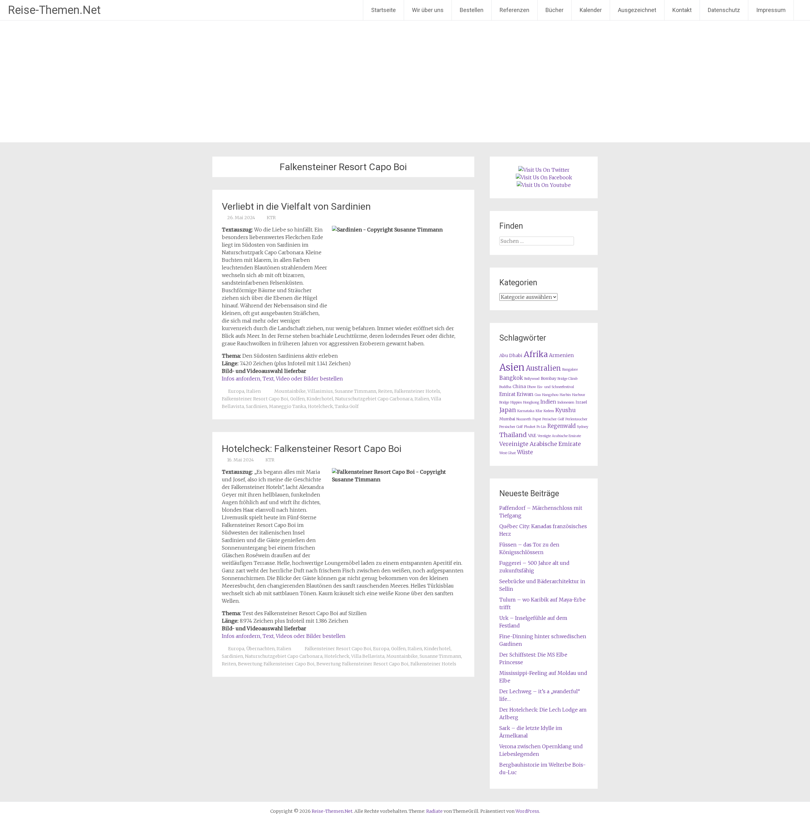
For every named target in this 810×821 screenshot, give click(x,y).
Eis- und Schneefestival (555, 387)
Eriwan (525, 394)
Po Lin (541, 427)
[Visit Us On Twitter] (544, 170)
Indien (548, 402)
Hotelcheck (320, 406)
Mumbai (507, 419)
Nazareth (523, 419)
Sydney (582, 427)
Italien (253, 391)
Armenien (561, 355)
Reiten (385, 391)
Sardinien (256, 406)
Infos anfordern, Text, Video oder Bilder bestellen (282, 378)
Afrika (536, 354)
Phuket (529, 427)
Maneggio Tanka (287, 406)
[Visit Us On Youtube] (543, 185)
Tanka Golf (346, 406)
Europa (236, 391)
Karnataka (525, 411)
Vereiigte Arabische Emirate (559, 436)
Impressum (771, 10)
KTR (271, 217)
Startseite (383, 10)
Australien (543, 368)
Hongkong (531, 402)
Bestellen (471, 10)
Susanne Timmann (355, 391)
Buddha (505, 387)
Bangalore (570, 369)
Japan (507, 410)
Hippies (516, 402)
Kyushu (565, 410)
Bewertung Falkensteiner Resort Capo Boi (362, 664)
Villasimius (320, 391)
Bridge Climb (567, 379)
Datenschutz (724, 10)
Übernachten (260, 648)
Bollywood (531, 379)
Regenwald (561, 426)
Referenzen (514, 10)
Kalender (591, 10)
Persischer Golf (511, 427)
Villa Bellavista (367, 656)
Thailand (513, 435)
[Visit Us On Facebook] (543, 177)
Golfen (297, 399)
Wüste (525, 452)
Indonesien (566, 402)
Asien (512, 367)
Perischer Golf (553, 419)
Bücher (554, 10)
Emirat (507, 394)
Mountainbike (290, 391)
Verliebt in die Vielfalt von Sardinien (296, 206)
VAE (532, 435)
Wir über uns (428, 10)
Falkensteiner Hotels (417, 391)
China (519, 386)
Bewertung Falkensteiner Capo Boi (276, 664)
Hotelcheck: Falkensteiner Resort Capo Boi (312, 448)
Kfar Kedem (545, 411)
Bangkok (511, 378)
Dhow (531, 387)
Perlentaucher (576, 419)
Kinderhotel (320, 399)
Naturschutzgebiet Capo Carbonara (374, 399)
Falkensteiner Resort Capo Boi (255, 399)
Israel (581, 402)
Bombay (548, 378)
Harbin (565, 395)
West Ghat (507, 453)
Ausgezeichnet (637, 10)
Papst (537, 419)
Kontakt (682, 10)
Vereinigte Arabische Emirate (540, 444)
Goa (538, 395)
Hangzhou (550, 395)
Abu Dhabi (510, 355)
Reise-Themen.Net (54, 10)
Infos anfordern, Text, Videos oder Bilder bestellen (284, 636)
